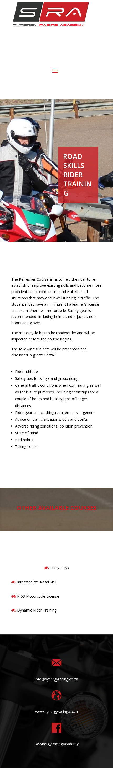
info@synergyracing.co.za (56, 679)
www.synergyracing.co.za (56, 711)
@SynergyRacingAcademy (57, 743)
